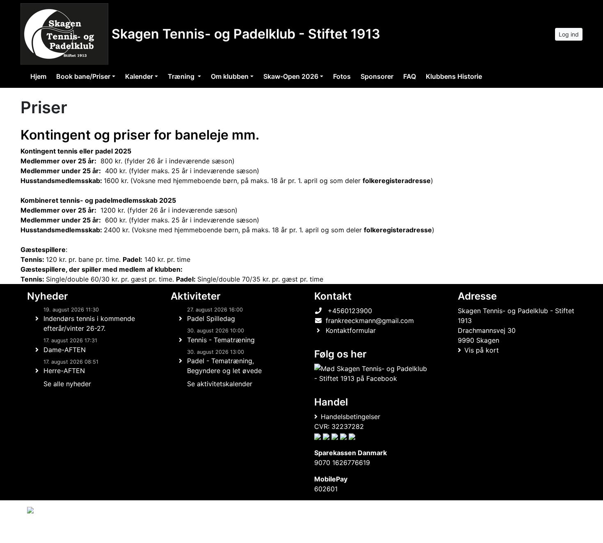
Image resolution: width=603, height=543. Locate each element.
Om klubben (230, 76)
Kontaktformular (351, 330)
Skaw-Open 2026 (290, 76)
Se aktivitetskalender (219, 384)
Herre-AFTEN (64, 371)
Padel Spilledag (211, 318)
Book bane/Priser (83, 76)
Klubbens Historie (454, 76)
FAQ (409, 76)
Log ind (569, 34)
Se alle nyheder (67, 384)
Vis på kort (481, 350)
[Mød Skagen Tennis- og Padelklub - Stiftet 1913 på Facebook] (371, 373)
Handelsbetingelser (350, 416)
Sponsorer (377, 76)
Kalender (139, 76)
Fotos (342, 76)
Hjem (38, 76)
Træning (182, 76)
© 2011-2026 (44, 532)
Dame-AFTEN (64, 350)
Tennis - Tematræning (221, 340)
